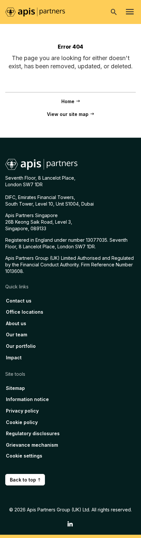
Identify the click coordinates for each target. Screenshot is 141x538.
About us (16, 323)
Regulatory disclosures (33, 433)
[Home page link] (38, 11)
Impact (14, 357)
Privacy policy (22, 411)
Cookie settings (24, 456)
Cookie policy (22, 422)
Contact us (18, 300)
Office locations (24, 312)
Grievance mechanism (32, 445)
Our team (16, 334)
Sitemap (15, 388)
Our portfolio (21, 346)
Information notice (27, 399)
